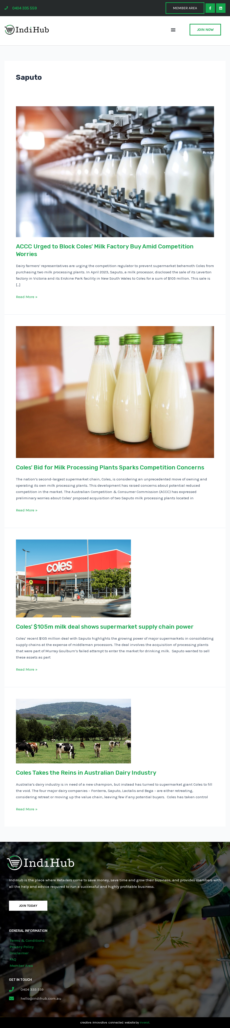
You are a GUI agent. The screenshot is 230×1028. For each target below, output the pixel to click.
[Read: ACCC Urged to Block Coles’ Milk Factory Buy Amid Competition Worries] (115, 171)
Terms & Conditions (27, 940)
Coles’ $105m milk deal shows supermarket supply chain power (105, 626)
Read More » (27, 296)
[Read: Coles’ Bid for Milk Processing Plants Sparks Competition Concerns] (115, 391)
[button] (173, 29)
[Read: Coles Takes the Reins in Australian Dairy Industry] (73, 730)
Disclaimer (19, 953)
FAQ (13, 959)
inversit (144, 1022)
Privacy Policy (22, 946)
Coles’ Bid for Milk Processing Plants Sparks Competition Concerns (110, 467)
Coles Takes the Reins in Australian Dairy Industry (86, 772)
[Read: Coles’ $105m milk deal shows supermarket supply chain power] (73, 578)
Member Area (21, 965)
